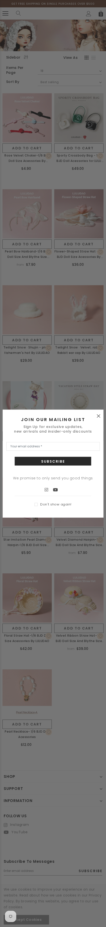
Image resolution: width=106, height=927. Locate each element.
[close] (98, 415)
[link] (49, 489)
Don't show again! (55, 504)
